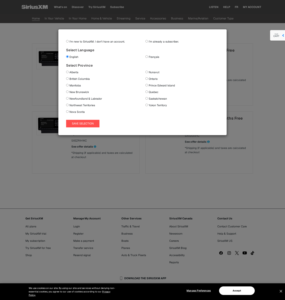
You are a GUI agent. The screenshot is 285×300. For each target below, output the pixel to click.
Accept (237, 290)
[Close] (281, 291)
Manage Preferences (199, 290)
